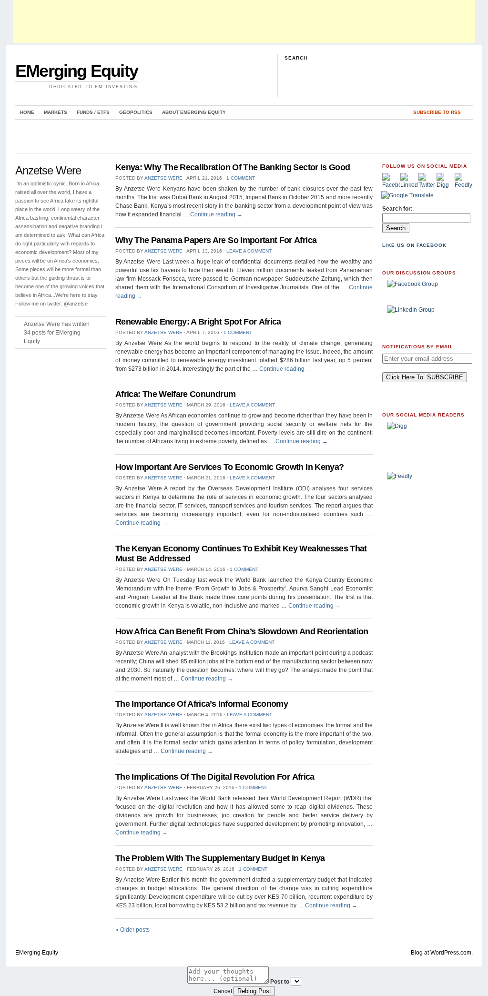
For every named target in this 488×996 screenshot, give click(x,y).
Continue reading (216, 214)
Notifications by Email (417, 346)
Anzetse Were (163, 178)
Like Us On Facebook (414, 245)
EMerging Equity (76, 71)
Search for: (397, 208)
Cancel (223, 991)
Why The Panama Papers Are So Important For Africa (215, 240)
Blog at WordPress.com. (442, 952)
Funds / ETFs (93, 112)
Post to (279, 981)
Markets (55, 112)
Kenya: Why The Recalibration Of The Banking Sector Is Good (232, 167)
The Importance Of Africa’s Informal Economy (201, 704)
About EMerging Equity (194, 112)
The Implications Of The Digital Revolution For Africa (215, 777)
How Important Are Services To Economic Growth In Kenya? (229, 467)
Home (27, 112)
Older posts (132, 929)
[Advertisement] (244, 21)
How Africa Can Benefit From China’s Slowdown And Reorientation (241, 631)
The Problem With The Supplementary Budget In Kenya (220, 858)
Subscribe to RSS (437, 112)
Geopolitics (135, 112)
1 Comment (240, 178)
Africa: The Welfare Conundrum (175, 394)
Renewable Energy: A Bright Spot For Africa (198, 321)
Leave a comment (249, 251)
